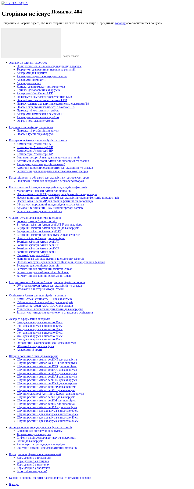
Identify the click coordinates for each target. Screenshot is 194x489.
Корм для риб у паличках (33, 464)
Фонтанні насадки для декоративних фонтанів (47, 447)
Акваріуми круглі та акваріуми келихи (42, 76)
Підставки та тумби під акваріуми (31, 127)
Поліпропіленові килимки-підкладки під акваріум (49, 66)
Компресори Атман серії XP (35, 154)
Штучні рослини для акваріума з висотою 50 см (47, 414)
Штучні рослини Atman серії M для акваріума (46, 400)
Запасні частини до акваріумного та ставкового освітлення (55, 312)
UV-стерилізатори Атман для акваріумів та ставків (49, 285)
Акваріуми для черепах (32, 72)
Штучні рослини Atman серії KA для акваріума (47, 383)
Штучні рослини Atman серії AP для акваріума (47, 407)
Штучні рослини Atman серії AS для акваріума (47, 376)
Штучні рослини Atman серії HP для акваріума (47, 359)
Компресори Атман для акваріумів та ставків (38, 140)
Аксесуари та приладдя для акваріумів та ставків (40, 427)
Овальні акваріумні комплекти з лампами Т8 (45, 107)
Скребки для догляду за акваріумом (40, 430)
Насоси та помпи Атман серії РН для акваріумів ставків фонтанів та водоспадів (68, 197)
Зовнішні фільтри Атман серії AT (38, 241)
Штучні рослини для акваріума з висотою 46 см (47, 417)
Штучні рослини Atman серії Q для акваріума (46, 397)
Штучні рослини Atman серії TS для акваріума (47, 366)
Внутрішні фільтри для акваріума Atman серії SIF (48, 234)
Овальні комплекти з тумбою (35, 120)
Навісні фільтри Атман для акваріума (41, 238)
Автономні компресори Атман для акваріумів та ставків (53, 160)
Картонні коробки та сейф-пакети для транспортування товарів (50, 477)
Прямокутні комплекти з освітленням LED (44, 96)
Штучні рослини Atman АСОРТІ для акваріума (47, 362)
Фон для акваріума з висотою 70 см (40, 336)
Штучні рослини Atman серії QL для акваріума (47, 369)
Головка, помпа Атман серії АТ (37, 221)
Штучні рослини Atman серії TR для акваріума (47, 380)
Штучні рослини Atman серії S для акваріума (46, 403)
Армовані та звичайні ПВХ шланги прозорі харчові (50, 207)
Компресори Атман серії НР (35, 150)
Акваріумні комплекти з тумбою (38, 117)
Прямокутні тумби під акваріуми (38, 130)
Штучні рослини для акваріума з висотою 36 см (47, 420)
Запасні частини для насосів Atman (39, 211)
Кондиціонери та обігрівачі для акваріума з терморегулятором (49, 177)
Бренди (14, 484)
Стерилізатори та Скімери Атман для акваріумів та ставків (47, 282)
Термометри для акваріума (34, 434)
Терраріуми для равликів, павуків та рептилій (46, 69)
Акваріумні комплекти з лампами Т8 (40, 113)
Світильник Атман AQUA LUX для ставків (45, 305)
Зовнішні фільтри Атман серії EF (38, 245)
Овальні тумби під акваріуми (35, 134)
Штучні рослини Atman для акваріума (33, 356)
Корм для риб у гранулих (33, 461)
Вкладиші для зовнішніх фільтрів (38, 265)
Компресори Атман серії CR (35, 147)
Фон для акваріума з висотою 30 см (40, 322)
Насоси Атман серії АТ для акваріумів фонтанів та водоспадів (57, 194)
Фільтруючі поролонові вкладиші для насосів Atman (50, 204)
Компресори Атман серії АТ (35, 143)
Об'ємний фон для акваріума (35, 346)
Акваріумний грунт (29, 349)
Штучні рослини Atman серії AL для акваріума (47, 373)
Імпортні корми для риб (32, 471)
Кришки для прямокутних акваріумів (41, 86)
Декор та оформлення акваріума (29, 319)
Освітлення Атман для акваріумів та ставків (37, 295)
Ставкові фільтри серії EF (33, 255)
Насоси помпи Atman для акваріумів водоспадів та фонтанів (48, 187)
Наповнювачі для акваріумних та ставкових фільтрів (50, 258)
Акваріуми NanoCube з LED (35, 93)
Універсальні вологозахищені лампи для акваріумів (50, 309)
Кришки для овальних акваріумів (38, 90)
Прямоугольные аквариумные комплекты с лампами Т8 (53, 103)
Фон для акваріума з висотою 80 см (40, 339)
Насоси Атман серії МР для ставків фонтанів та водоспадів (55, 201)
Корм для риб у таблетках (33, 467)
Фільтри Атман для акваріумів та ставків (35, 217)
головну (120, 23)
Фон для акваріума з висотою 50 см (40, 329)
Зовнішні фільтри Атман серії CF (38, 248)
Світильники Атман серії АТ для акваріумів (45, 302)
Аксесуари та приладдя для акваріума (41, 444)
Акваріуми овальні (29, 83)
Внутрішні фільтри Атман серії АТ (39, 231)
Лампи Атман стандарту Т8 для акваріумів (44, 298)
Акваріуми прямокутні (31, 79)
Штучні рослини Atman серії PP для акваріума (46, 386)
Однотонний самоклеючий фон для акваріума (46, 342)
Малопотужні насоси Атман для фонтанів (44, 190)
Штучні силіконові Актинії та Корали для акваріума (50, 393)
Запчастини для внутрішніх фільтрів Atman (44, 268)
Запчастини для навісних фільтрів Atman (43, 272)
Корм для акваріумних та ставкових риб (35, 454)
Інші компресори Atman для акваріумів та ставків (48, 157)
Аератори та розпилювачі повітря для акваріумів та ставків (55, 167)
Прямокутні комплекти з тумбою (38, 110)
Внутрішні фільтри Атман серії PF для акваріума (48, 228)
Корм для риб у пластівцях (34, 457)
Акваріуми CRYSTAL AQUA (28, 62)
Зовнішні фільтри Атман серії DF (38, 251)
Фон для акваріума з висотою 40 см (40, 325)
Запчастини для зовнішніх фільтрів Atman (44, 275)
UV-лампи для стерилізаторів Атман (40, 289)
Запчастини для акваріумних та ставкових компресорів (52, 171)
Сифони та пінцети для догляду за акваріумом (46, 437)
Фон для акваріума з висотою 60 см (40, 332)
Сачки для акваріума (30, 441)
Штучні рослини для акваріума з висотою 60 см (47, 410)
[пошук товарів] (31, 43)
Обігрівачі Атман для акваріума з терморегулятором (50, 181)
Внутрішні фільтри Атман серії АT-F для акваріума (49, 224)
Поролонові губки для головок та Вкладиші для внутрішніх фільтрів (61, 262)
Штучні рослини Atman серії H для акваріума (46, 390)
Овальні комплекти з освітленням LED (42, 100)
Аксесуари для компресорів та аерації (41, 164)
